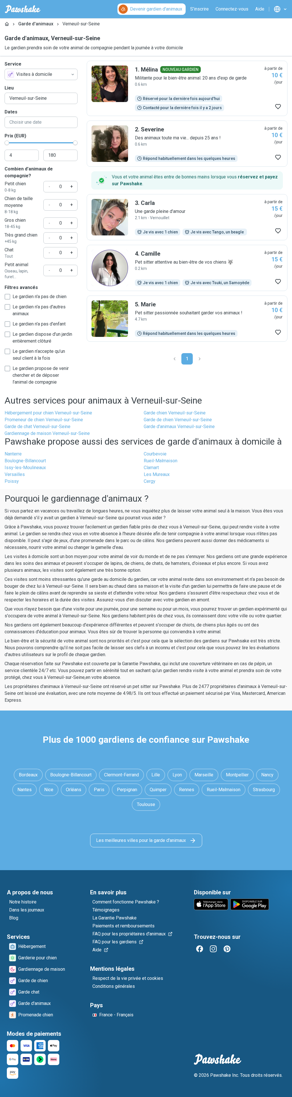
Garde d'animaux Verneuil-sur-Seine (179, 426)
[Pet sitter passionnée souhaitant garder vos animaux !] (187, 318)
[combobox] (41, 74)
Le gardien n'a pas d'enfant (39, 324)
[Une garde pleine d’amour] (187, 217)
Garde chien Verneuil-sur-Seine (175, 413)
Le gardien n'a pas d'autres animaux (39, 310)
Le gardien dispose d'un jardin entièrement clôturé (42, 337)
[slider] (7, 143)
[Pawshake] (23, 9)
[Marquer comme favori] (278, 106)
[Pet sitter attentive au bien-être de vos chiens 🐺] (187, 268)
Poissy (12, 481)
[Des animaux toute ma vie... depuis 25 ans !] (187, 143)
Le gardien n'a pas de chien (39, 296)
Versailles (15, 474)
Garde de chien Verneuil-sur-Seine (178, 419)
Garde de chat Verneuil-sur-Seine (37, 426)
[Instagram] (213, 948)
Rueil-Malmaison (160, 460)
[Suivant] (199, 359)
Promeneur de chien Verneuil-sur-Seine (44, 419)
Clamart (151, 467)
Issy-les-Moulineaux (25, 467)
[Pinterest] (227, 948)
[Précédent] (174, 359)
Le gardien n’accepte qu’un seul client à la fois (39, 355)
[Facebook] (199, 948)
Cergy (149, 481)
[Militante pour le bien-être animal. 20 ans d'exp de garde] (187, 88)
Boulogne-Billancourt (25, 460)
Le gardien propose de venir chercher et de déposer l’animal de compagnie (41, 375)
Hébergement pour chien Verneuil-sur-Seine (48, 413)
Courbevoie (155, 454)
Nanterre (13, 454)
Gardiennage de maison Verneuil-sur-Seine (47, 433)
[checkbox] (7, 297)
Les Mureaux (157, 474)
